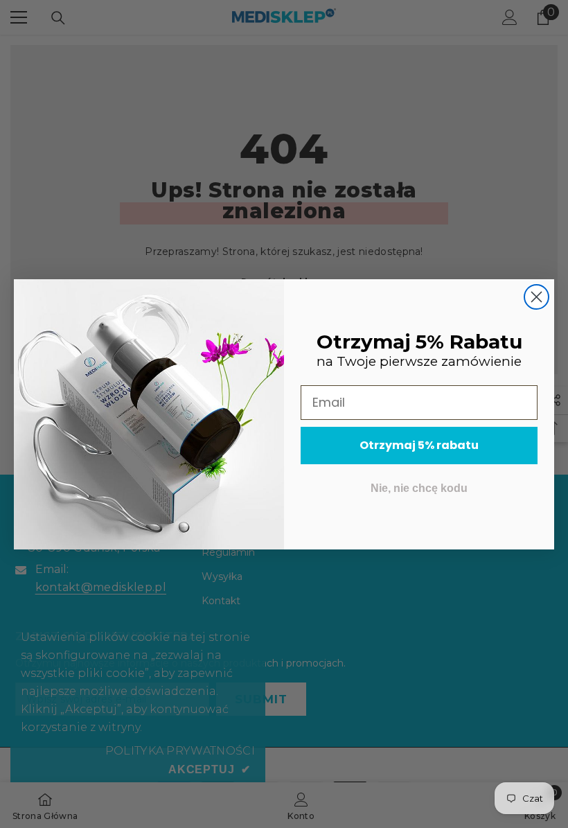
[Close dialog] (536, 297)
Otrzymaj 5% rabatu (419, 445)
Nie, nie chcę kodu (419, 488)
